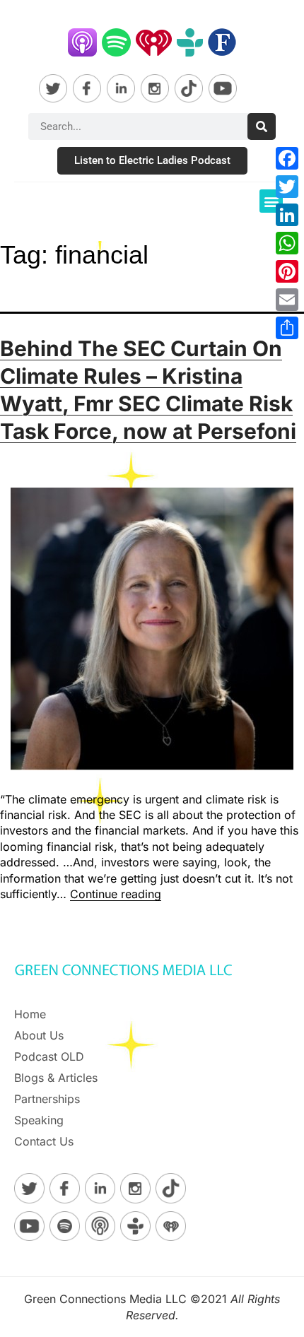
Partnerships (47, 1099)
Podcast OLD (49, 1056)
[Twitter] (287, 186)
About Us (39, 1035)
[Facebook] (287, 158)
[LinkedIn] (287, 215)
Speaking (39, 1120)
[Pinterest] (287, 271)
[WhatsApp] (287, 243)
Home (30, 1014)
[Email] (287, 299)
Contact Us (44, 1141)
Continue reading (115, 894)
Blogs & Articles (56, 1078)
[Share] (287, 328)
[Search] (261, 126)
